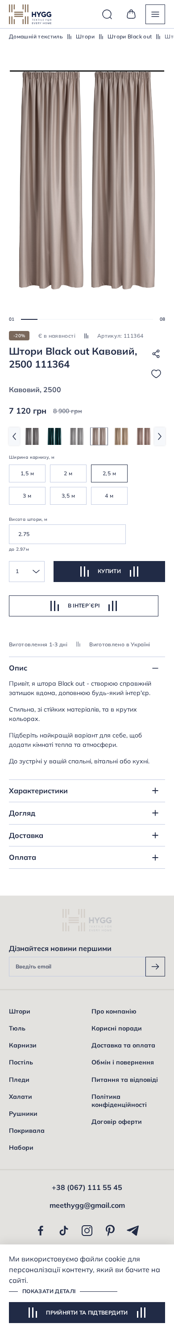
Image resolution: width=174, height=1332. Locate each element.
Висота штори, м (28, 519)
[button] (29, 319)
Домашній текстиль (36, 36)
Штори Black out (130, 36)
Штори (85, 36)
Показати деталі (48, 1291)
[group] (32, 436)
